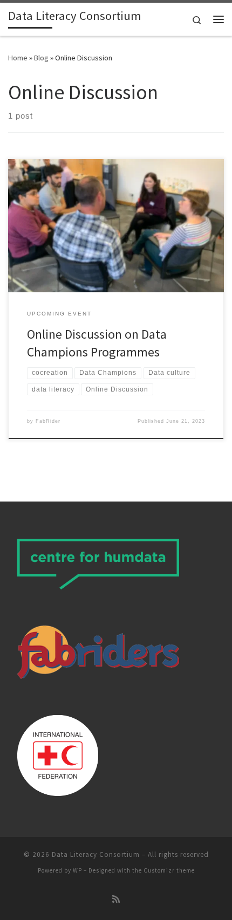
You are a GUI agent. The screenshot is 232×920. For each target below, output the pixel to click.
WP (77, 870)
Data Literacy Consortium (96, 854)
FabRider (48, 421)
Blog (41, 58)
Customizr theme (169, 870)
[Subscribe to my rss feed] (116, 899)
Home (18, 58)
